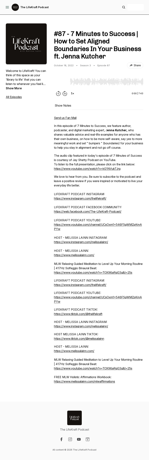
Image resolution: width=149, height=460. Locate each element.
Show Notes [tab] (63, 105)
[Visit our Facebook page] (61, 439)
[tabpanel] (98, 251)
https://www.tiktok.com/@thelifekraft (78, 314)
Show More (14, 88)
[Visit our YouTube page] (79, 439)
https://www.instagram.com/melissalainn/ (81, 242)
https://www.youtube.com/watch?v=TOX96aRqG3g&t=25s (93, 272)
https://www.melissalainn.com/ (74, 255)
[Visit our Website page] (87, 439)
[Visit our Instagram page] (70, 439)
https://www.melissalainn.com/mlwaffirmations (84, 381)
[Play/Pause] (61, 81)
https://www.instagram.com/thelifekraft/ (80, 198)
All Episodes (14, 97)
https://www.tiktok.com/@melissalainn (79, 338)
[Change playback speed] (72, 93)
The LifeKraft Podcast (34, 7)
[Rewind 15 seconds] (58, 93)
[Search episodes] (123, 7)
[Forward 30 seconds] (64, 93)
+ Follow (135, 7)
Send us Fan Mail (65, 118)
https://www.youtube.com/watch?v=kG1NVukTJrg (87, 168)
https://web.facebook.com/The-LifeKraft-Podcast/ (87, 211)
